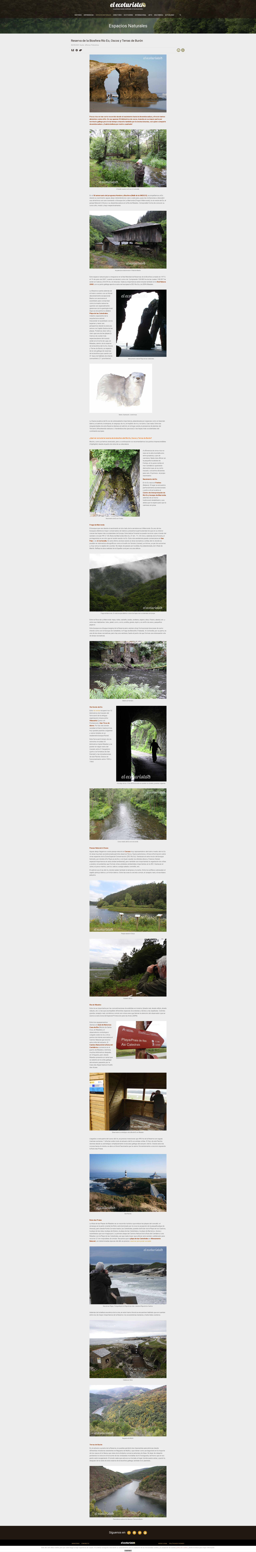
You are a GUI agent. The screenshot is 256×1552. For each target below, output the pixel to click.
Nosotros (75, 1543)
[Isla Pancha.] (128, 1183)
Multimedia (158, 15)
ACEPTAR (128, 1550)
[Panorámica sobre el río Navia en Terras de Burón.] (128, 1491)
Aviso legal (162, 1543)
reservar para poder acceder (140, 1241)
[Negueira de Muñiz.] (128, 1411)
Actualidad (169, 15)
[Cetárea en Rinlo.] (128, 1349)
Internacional (140, 15)
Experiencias (89, 15)
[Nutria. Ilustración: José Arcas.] (121, 388)
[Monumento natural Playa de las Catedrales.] (141, 323)
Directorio (117, 15)
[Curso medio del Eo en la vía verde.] (128, 814)
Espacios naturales (103, 15)
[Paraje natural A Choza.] (128, 906)
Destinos (78, 15)
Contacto (85, 1543)
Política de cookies (176, 1543)
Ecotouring (128, 15)
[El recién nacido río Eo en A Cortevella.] (128, 158)
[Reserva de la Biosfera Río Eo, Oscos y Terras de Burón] (128, 83)
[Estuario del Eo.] (128, 967)
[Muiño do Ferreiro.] (128, 670)
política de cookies (182, 1547)
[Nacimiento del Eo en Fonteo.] (115, 483)
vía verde (96, 711)
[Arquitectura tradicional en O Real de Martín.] (128, 240)
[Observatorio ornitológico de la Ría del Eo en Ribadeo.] (128, 1101)
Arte (150, 15)
